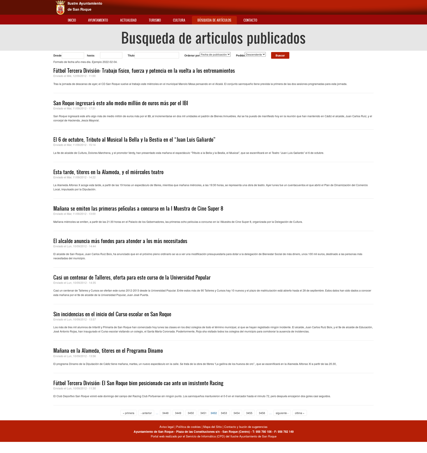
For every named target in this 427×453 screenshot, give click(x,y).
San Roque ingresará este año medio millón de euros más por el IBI (120, 103)
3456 (262, 413)
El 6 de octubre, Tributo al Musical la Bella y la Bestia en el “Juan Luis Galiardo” (134, 139)
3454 (237, 413)
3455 (249, 413)
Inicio (72, 20)
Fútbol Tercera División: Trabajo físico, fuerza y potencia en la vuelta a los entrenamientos (144, 70)
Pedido (240, 55)
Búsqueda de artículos (214, 20)
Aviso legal (167, 427)
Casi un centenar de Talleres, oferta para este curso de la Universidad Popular (132, 277)
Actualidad (128, 20)
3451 (203, 413)
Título (131, 55)
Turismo (155, 20)
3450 (191, 413)
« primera (128, 413)
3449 (178, 413)
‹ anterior (146, 413)
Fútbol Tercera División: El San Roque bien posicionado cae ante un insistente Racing (138, 383)
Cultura (179, 20)
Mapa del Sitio (212, 427)
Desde (57, 55)
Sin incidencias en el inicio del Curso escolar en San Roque (112, 314)
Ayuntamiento (98, 20)
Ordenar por (192, 55)
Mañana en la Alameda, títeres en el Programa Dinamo (108, 350)
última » (299, 413)
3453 (224, 413)
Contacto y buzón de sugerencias (246, 427)
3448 (165, 413)
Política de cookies (188, 427)
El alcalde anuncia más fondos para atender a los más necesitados (120, 240)
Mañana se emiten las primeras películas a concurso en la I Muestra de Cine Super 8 (138, 208)
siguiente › (282, 413)
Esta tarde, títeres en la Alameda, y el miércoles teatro (108, 171)
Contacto (250, 20)
